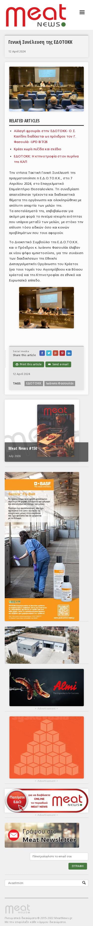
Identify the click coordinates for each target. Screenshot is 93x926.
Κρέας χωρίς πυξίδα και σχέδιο (38, 149)
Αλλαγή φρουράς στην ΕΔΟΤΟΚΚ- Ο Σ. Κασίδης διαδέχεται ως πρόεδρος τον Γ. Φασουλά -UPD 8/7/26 (45, 136)
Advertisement (46, 708)
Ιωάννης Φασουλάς (59, 383)
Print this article (28, 364)
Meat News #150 (22, 448)
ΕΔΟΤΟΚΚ (33, 383)
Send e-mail (58, 364)
